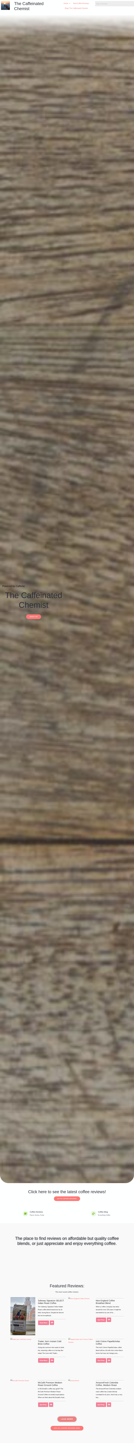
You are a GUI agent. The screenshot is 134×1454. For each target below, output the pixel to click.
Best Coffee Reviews (81, 3)
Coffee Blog (103, 1212)
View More (43, 1323)
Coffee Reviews (36, 1212)
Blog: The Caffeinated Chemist (76, 8)
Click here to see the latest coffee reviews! (67, 1191)
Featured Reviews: (67, 1286)
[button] (33, 616)
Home (66, 3)
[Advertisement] (67, 1263)
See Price (101, 1320)
